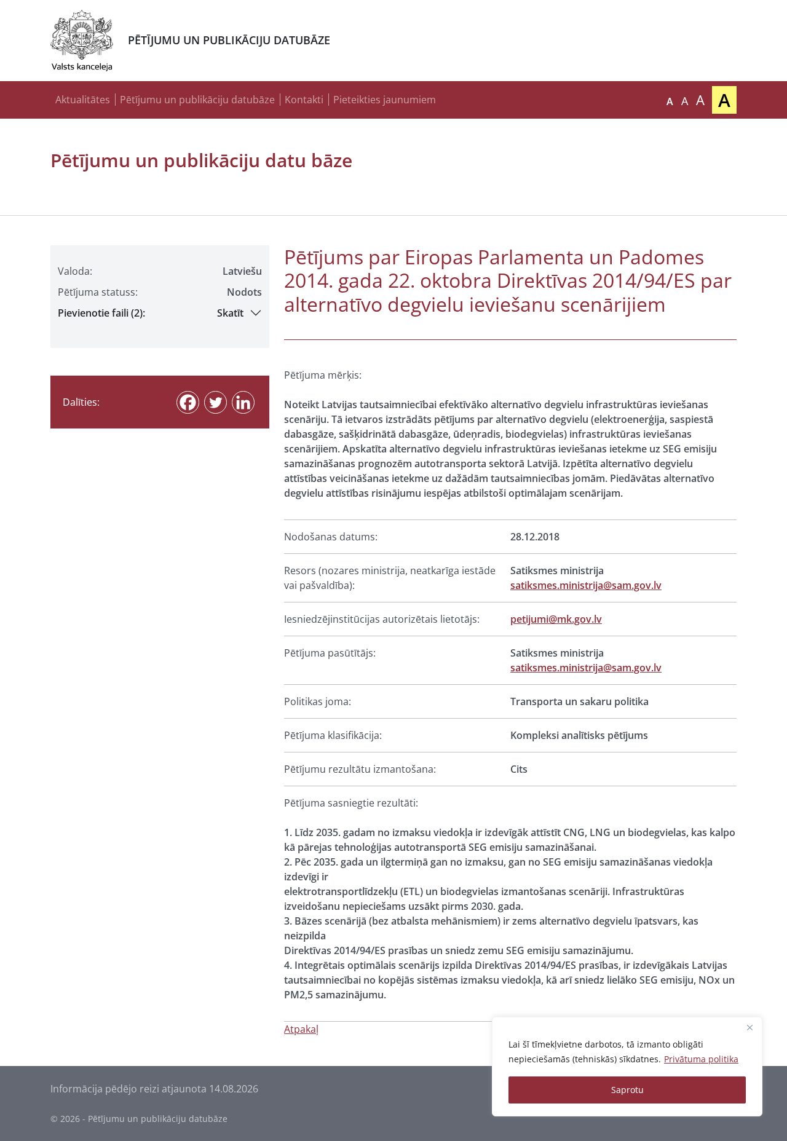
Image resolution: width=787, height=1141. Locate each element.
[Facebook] (187, 402)
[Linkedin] (243, 402)
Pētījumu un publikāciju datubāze (197, 99)
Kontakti (304, 99)
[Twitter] (215, 402)
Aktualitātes (82, 99)
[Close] (749, 1027)
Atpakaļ (301, 1029)
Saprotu (627, 1090)
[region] (627, 1066)
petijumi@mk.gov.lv (556, 619)
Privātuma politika (701, 1059)
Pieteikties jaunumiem (384, 99)
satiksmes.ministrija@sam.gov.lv (586, 585)
